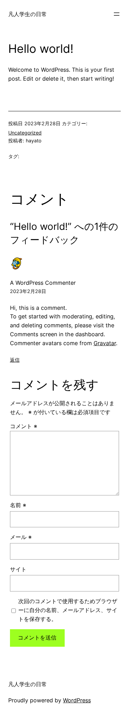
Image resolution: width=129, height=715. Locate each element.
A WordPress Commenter (43, 282)
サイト (18, 569)
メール (21, 537)
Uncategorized (25, 133)
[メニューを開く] (116, 14)
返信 (15, 360)
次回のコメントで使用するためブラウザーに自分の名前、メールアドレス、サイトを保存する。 (67, 610)
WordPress (77, 700)
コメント (23, 426)
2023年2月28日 (28, 291)
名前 (18, 505)
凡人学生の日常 (27, 14)
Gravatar (105, 343)
